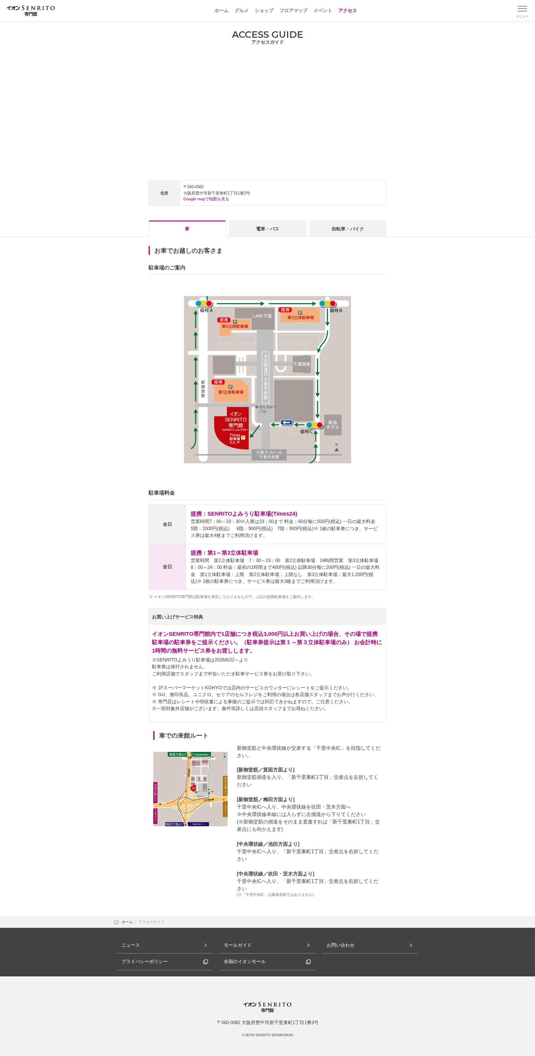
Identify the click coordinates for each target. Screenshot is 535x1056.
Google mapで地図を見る (206, 199)
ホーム (128, 922)
